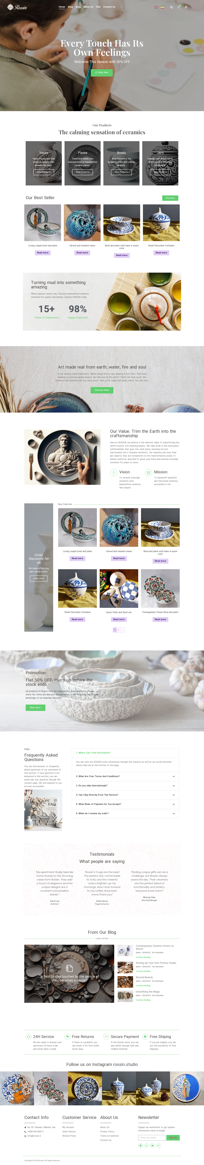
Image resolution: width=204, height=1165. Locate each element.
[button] (171, 7)
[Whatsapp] (146, 1145)
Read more (42, 253)
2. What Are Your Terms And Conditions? (98, 776)
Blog (78, 7)
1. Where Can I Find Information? (93, 753)
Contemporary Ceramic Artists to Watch (155, 947)
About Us (88, 7)
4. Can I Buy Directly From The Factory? (97, 795)
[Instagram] (158, 1145)
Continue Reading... (143, 957)
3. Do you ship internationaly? (91, 785)
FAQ (98, 7)
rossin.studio (125, 1064)
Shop (70, 7)
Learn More (38, 578)
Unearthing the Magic (148, 992)
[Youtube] (152, 1145)
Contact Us (109, 7)
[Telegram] (140, 1145)
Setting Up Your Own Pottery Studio (156, 963)
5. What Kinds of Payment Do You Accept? (98, 804)
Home (62, 7)
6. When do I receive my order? (92, 813)
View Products (44, 172)
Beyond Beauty (144, 977)
